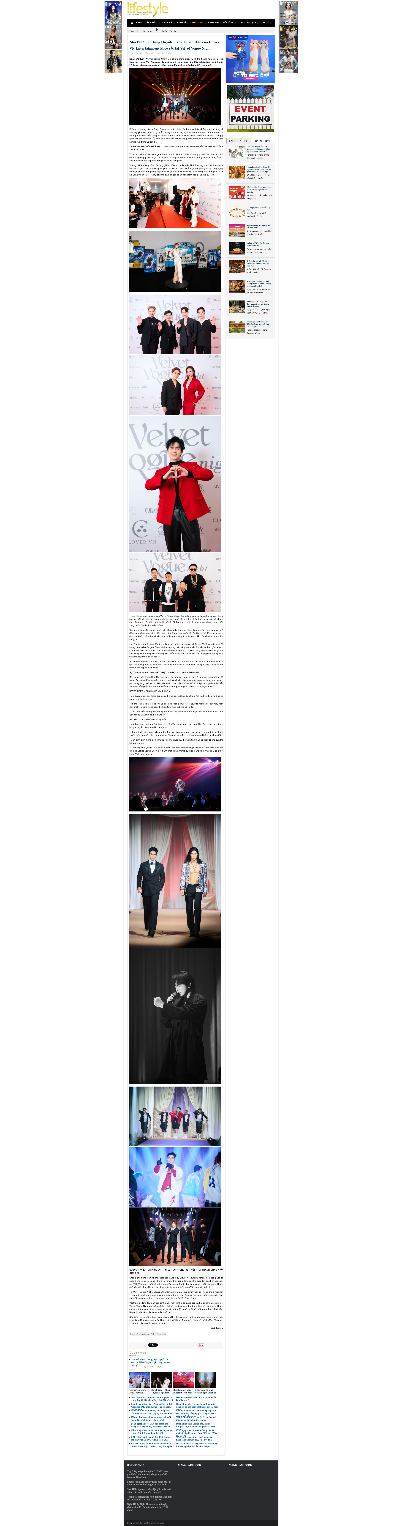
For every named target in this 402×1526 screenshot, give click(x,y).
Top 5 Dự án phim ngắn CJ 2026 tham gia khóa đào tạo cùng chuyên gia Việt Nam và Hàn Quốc (147, 1474)
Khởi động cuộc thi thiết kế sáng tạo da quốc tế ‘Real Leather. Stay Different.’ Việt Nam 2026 (196, 1433)
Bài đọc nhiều (238, 141)
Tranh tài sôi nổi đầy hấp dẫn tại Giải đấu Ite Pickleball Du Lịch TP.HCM (149, 1498)
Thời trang (147, 31)
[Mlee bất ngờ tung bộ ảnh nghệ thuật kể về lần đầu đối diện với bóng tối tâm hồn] (205, 1380)
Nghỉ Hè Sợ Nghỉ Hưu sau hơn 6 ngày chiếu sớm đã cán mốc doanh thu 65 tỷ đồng (147, 1507)
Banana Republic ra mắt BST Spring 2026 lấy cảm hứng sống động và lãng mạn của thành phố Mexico (196, 1413)
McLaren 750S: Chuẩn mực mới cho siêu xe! (258, 244)
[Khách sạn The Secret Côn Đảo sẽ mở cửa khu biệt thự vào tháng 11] (237, 327)
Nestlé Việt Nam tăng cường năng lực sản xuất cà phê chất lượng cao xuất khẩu (149, 1483)
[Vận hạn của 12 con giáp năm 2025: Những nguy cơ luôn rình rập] (237, 192)
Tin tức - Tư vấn (168, 31)
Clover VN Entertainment (139, 1334)
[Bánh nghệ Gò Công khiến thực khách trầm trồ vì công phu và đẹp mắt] (237, 306)
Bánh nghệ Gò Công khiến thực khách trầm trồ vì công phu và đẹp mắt (258, 303)
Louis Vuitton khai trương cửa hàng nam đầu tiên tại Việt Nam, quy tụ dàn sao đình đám (151, 1413)
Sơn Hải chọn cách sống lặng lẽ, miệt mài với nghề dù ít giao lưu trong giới (149, 1490)
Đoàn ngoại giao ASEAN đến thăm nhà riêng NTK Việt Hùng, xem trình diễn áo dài (150, 1427)
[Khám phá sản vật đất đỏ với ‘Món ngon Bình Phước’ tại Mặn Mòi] (237, 266)
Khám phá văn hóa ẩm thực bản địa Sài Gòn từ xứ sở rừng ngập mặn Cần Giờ (259, 283)
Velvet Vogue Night (158, 1334)
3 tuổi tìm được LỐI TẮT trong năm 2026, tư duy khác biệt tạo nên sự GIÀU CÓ (258, 149)
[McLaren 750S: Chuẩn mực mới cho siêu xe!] (237, 248)
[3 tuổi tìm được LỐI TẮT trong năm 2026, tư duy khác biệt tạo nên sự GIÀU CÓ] (237, 152)
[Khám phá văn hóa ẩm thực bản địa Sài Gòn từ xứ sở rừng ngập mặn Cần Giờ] (237, 286)
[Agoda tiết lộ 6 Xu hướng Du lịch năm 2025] (237, 230)
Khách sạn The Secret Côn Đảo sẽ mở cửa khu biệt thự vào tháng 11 (258, 324)
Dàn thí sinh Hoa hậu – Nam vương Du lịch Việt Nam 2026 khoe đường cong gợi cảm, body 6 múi (152, 1407)
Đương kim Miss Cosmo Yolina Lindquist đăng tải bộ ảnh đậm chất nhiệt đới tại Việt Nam (197, 1407)
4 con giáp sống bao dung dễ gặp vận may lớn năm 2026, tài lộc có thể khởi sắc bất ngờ (259, 169)
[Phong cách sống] (149, 9)
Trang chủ (133, 31)
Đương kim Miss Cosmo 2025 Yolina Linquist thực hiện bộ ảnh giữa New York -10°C (195, 1427)
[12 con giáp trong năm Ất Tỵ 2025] (237, 212)
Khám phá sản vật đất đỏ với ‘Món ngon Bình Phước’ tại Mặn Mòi (258, 263)
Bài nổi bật (262, 141)
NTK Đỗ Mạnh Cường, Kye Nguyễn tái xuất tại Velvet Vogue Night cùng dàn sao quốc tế (150, 1362)
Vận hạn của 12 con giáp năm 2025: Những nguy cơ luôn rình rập (259, 189)
